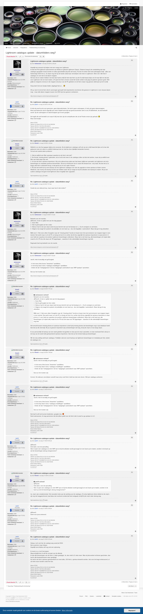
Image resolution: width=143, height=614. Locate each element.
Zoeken (136, 8)
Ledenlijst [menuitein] (98, 596)
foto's (41, 175)
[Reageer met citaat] (132, 60)
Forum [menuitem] (41, 43)
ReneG (17, 144)
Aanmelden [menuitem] (134, 4)
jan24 (17, 102)
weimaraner (17, 70)
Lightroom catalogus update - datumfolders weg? (31, 52)
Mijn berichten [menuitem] (128, 8)
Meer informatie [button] (67, 610)
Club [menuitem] (11, 43)
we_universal (11, 599)
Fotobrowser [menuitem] (49, 43)
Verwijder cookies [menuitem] (116, 596)
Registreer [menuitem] (124, 4)
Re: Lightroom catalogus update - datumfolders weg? (50, 102)
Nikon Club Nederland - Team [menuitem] (129, 592)
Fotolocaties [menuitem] (26, 43)
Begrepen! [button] (132, 610)
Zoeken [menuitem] (92, 596)
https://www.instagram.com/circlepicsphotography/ (43, 96)
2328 (15, 109)
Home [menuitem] (6, 43)
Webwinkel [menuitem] (35, 43)
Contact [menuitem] (107, 596)
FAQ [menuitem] (86, 596)
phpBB (12, 597)
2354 (15, 78)
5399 (15, 151)
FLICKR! (32, 135)
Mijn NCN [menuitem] (57, 43)
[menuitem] (136, 48)
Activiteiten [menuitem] (18, 43)
